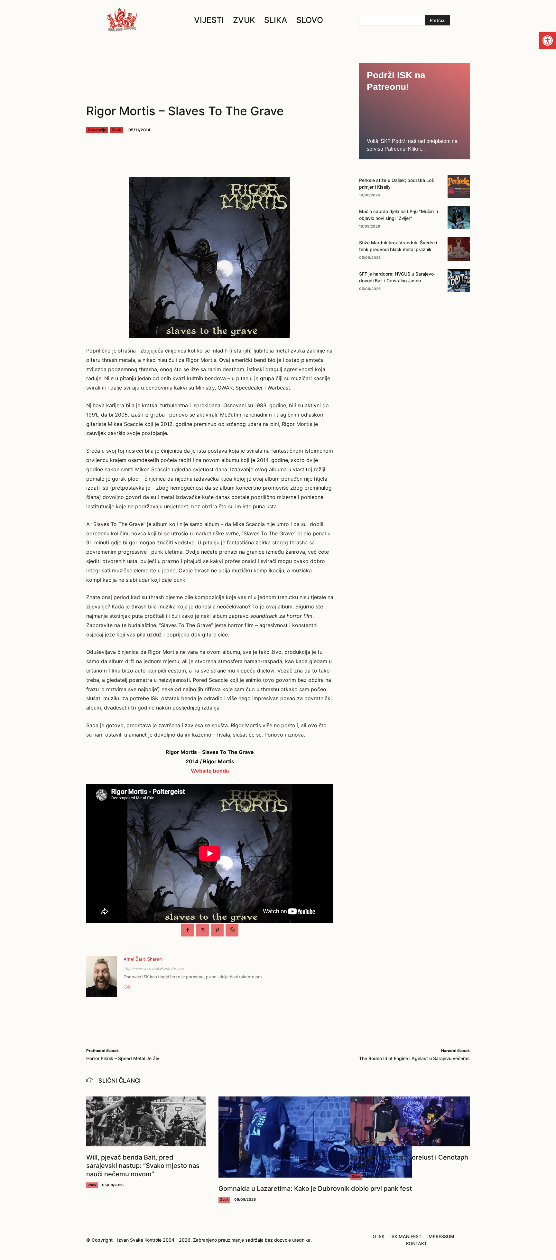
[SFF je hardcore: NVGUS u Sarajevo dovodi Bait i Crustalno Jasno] (459, 280)
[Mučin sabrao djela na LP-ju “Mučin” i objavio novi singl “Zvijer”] (459, 217)
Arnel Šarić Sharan (143, 959)
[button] (547, 40)
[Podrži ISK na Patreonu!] (414, 111)
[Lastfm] (127, 985)
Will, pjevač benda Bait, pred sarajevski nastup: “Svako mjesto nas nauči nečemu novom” (142, 1165)
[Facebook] (187, 930)
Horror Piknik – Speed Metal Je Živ (122, 1058)
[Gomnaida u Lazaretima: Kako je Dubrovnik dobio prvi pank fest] (315, 1137)
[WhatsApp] (232, 930)
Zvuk (116, 129)
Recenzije (97, 129)
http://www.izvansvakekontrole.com (154, 968)
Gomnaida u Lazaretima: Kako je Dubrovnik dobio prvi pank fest (315, 1188)
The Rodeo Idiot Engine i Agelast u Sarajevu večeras (414, 1058)
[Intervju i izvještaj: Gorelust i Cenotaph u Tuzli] (410, 1121)
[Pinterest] (217, 930)
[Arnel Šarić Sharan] (101, 976)
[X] (202, 930)
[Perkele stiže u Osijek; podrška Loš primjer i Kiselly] (459, 186)
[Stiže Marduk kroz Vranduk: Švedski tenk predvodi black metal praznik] (459, 248)
